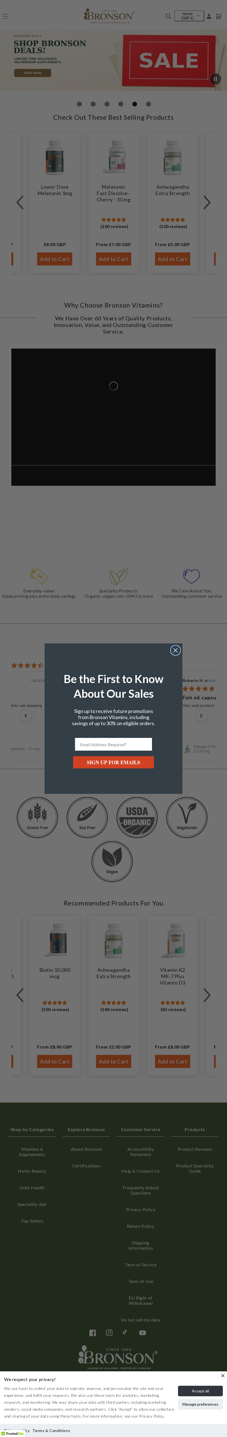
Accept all (200, 1391)
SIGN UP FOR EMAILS (113, 762)
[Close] (223, 1375)
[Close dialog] (175, 650)
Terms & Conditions (51, 1430)
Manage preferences (200, 1404)
